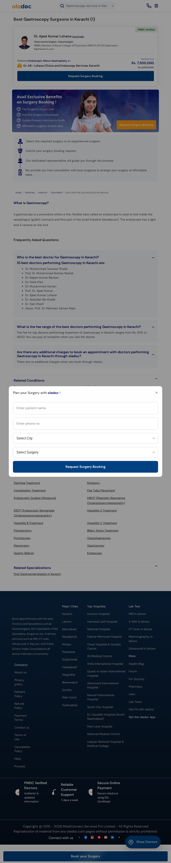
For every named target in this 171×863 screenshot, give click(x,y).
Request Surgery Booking (85, 466)
